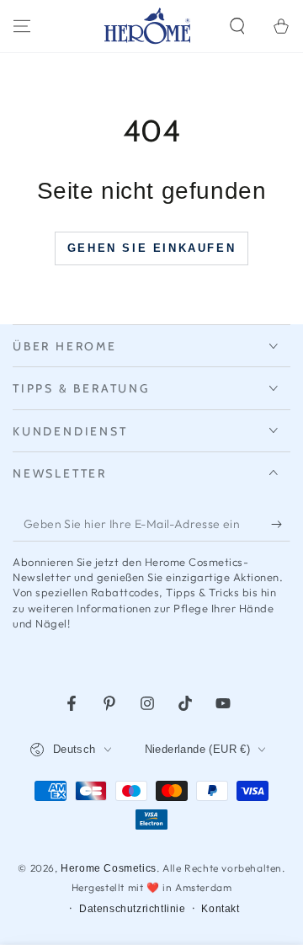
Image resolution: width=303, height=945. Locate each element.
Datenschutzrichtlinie (132, 909)
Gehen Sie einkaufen (151, 248)
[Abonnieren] (280, 524)
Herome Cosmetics (109, 868)
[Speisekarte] (22, 26)
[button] (237, 26)
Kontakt (220, 909)
